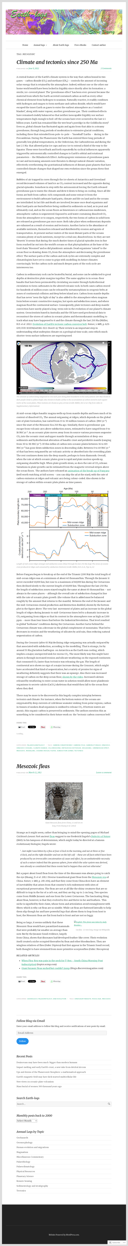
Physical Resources (25, 1171)
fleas (52, 836)
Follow (22, 1041)
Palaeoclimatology (35, 745)
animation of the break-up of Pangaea (88, 470)
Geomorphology (24, 1142)
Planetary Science (25, 1176)
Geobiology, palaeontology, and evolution (46, 999)
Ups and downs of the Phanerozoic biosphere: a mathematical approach (51, 1072)
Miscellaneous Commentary (30, 1157)
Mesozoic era (99, 877)
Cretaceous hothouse (71, 748)
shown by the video (72, 677)
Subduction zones (65, 751)
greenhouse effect (101, 748)
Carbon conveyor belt (63, 745)
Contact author (99, 45)
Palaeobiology (23, 1162)
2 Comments (106, 68)
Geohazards (22, 1138)
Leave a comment (104, 772)
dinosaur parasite (83, 999)
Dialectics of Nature (100, 836)
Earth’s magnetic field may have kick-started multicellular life (46, 1077)
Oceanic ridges (43, 751)
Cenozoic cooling (24, 748)
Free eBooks (80, 45)
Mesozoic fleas (33, 766)
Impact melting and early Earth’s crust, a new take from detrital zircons (51, 1067)
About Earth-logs (61, 45)
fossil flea (96, 999)
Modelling (31, 751)
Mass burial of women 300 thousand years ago (39, 1086)
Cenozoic (106, 745)
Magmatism (22, 1152)
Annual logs (39, 45)
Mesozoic (20, 751)
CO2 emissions (54, 748)
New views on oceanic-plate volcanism (35, 1082)
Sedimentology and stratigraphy (32, 1186)
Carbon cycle (79, 745)
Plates (53, 751)
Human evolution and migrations (32, 1147)
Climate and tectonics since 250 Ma (57, 62)
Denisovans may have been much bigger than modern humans (46, 1062)
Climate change (40, 748)
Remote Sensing (24, 1181)
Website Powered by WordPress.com (64, 1235)
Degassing (87, 748)
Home (25, 45)
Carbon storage (93, 745)
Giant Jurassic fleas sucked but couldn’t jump (46, 968)
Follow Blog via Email (30, 1021)
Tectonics (78, 751)
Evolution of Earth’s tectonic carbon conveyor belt (60, 324)
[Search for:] (64, 1104)
